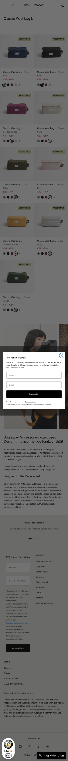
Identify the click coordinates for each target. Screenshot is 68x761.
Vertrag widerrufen (51, 755)
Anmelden (34, 394)
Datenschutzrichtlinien (30, 402)
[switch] (8, 755)
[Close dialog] (61, 355)
